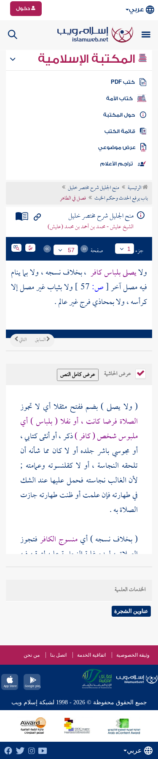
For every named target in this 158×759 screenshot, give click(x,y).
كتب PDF (123, 82)
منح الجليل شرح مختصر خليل (93, 188)
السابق (40, 340)
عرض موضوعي (117, 147)
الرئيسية (135, 188)
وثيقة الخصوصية (133, 655)
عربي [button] (136, 9)
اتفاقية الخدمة (91, 655)
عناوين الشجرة (131, 611)
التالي (22, 340)
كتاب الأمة (119, 98)
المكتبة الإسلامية (88, 59)
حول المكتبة (119, 115)
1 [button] (129, 248)
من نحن (32, 655)
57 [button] (71, 250)
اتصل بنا (58, 655)
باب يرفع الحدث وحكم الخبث (121, 198)
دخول (23, 8)
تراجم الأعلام (116, 164)
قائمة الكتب (119, 131)
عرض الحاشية (118, 373)
